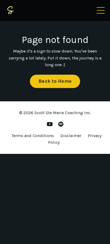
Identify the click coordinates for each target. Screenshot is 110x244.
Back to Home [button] (55, 81)
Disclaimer (70, 135)
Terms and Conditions (32, 135)
